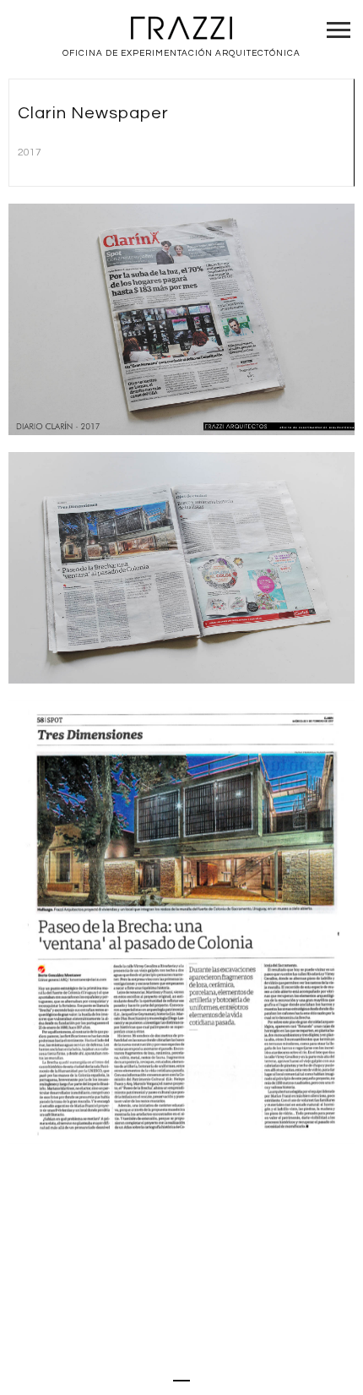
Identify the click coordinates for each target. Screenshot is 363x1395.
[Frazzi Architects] (181, 29)
